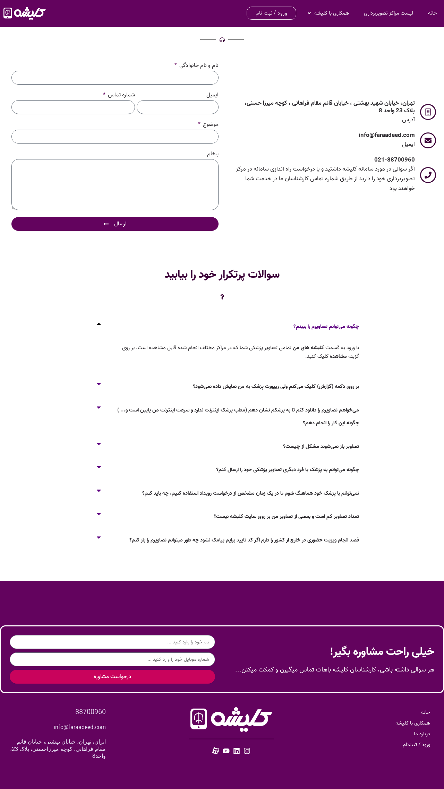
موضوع (210, 125)
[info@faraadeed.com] (428, 140)
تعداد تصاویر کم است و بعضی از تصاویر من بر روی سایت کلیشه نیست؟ (286, 516)
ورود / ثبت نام (271, 13)
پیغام (213, 154)
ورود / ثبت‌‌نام (416, 744)
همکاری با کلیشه (331, 13)
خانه (432, 13)
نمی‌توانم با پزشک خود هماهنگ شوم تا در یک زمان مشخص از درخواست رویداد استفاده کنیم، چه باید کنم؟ (250, 493)
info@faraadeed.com (387, 135)
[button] (222, 327)
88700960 (90, 712)
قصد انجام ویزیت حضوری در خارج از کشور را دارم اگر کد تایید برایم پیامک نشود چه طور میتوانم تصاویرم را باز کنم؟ (244, 540)
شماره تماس (120, 95)
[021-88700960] (428, 175)
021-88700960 (394, 160)
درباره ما (422, 734)
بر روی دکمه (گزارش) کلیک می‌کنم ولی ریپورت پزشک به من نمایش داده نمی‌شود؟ (276, 386)
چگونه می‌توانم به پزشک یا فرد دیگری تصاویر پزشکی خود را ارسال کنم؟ (287, 470)
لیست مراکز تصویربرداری (388, 13)
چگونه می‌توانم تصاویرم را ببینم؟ (326, 326)
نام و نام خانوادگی (198, 66)
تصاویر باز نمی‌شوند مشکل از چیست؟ (321, 446)
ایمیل (212, 95)
